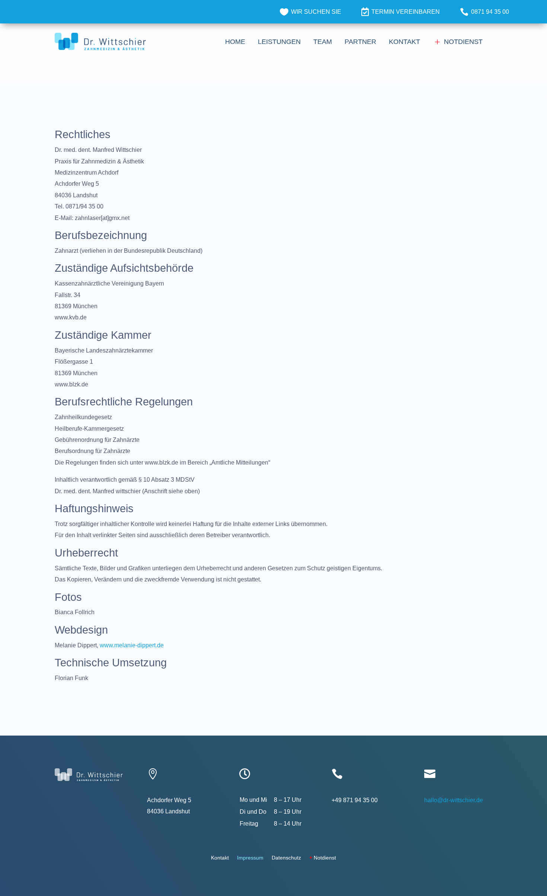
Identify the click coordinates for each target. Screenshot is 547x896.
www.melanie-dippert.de (132, 645)
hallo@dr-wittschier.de (453, 800)
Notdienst (322, 857)
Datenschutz (286, 857)
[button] (201, 42)
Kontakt (220, 857)
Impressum (250, 857)
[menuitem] (310, 12)
